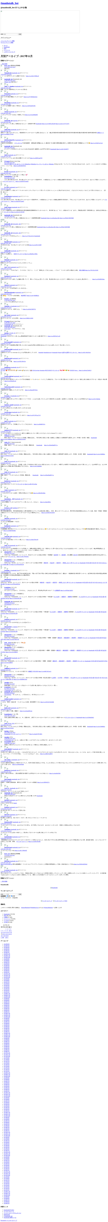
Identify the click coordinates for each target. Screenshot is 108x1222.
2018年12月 (7, 1033)
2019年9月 (6, 1018)
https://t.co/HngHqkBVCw (51, 445)
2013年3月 (6, 1147)
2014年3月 (6, 1127)
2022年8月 (6, 960)
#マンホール (7, 212)
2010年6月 (6, 1201)
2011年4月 (6, 1185)
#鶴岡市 (70, 596)
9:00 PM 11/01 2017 (6, 659)
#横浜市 (60, 637)
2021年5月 (6, 985)
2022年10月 (7, 957)
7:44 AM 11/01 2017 (6, 225)
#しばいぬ (15, 164)
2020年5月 (6, 1005)
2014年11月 (7, 1114)
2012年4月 (6, 1165)
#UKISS (72, 370)
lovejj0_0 (6, 171)
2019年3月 (6, 1028)
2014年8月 (6, 1119)
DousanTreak (8, 847)
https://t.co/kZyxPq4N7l (62, 149)
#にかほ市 (56, 596)
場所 (9, 896)
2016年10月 (7, 1076)
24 (9, 934)
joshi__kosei (7, 642)
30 (7, 935)
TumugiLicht (7, 73)
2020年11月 (7, 995)
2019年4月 (6, 1026)
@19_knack (7, 328)
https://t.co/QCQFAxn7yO (34, 415)
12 (1, 932)
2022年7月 (6, 962)
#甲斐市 (66, 677)
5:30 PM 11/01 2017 (6, 413)
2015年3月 (6, 1107)
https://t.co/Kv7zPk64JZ (21, 850)
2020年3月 (6, 1008)
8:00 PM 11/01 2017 (6, 610)
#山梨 (63, 352)
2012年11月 (7, 1153)
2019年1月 (6, 1031)
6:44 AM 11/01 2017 (9, 178)
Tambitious (7, 829)
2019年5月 (6, 1025)
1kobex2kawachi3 (9, 387)
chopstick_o (7, 306)
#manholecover (47, 352)
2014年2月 (6, 1129)
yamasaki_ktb (8, 536)
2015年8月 (6, 1099)
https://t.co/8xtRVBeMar (9, 530)
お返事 (6, 917)
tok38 (5, 155)
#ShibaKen (33, 164)
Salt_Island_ (7, 759)
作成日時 (15, 897)
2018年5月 (6, 1045)
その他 (6, 922)
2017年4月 (6, 1066)
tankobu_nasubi (8, 404)
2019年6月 (6, 1023)
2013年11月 (7, 1134)
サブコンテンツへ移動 (7, 42)
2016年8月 (6, 1079)
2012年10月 (7, 1155)
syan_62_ (6, 788)
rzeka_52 (6, 434)
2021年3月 (6, 988)
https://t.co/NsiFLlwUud (96, 143)
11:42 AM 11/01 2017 (9, 327)
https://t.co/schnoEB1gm (26, 711)
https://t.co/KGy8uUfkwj (84, 352)
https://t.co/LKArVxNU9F (17, 212)
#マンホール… (74, 352)
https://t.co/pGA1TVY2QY (62, 123)
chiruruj (6, 285)
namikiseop (7, 367)
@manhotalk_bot (8, 324)
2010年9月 (6, 1196)
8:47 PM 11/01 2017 (9, 649)
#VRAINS (35, 671)
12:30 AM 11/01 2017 (6, 74)
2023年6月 (6, 944)
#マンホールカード (70, 717)
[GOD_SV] (5, 331)
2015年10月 (7, 1096)
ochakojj (6, 619)
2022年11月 (7, 955)
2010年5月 (6, 1203)
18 (11, 932)
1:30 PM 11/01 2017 (6, 343)
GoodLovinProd (8, 376)
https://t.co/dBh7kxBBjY (46, 753)
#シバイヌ (21, 164)
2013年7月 (6, 1140)
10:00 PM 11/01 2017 (6, 709)
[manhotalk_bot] (5, 71)
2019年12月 (7, 1013)
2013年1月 (6, 1150)
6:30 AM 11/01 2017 (6, 173)
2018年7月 (6, 1041)
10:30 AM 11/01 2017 (6, 286)
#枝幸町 (63, 555)
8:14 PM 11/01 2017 (6, 628)
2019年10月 (7, 1016)
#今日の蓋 (89, 563)
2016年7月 (6, 1081)
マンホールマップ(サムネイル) (12, 1213)
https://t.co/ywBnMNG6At (20, 679)
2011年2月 (6, 1188)
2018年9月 (6, 1038)
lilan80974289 (8, 242)
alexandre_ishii (17, 224)
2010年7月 (6, 1200)
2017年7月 (6, 1061)
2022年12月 (7, 954)
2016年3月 (6, 1087)
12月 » (7, 937)
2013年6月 (6, 1142)
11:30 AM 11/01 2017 (6, 307)
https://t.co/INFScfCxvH (54, 336)
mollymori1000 (8, 349)
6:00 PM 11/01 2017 (6, 452)
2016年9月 (6, 1078)
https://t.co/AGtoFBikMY (31, 114)
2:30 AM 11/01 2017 (6, 113)
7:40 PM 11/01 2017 (9, 595)
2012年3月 (6, 1167)
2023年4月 (6, 947)
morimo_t (7, 333)
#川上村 (73, 677)
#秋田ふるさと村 (67, 563)
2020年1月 (6, 1011)
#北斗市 (75, 555)
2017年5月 (6, 1064)
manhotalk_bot (16, 73)
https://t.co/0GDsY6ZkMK (47, 702)
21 (4, 934)
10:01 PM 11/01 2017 (9, 715)
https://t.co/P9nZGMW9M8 (67, 218)
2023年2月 (6, 950)
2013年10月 (7, 1135)
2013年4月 (6, 1145)
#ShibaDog (27, 164)
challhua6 (7, 668)
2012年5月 (6, 1163)
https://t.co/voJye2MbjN (12, 652)
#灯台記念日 (100, 661)
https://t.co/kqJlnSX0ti (54, 773)
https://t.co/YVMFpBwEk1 (30, 96)
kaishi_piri (7, 708)
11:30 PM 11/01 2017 (6, 750)
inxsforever (7, 481)
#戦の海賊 (82, 270)
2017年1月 (6, 1071)
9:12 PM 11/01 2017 (9, 684)
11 (11, 930)
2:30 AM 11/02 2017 (6, 862)
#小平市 (60, 677)
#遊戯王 (30, 671)
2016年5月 (6, 1084)
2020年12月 (7, 993)
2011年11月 (7, 1173)
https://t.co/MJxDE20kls (39, 493)
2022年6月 (6, 964)
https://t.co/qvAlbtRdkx (6, 439)
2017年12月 (7, 1053)
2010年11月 (7, 1193)
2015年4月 (6, 1106)
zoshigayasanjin (8, 699)
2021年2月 (6, 990)
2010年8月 (6, 1198)
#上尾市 (54, 677)
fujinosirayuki (8, 358)
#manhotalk (7, 47)
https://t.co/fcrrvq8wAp (6, 864)
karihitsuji (15, 508)
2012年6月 (6, 1162)
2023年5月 (6, 945)
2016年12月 (7, 1073)
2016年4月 (6, 1086)
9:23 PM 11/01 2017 (9, 688)
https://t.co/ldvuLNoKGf (85, 370)
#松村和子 (24, 295)
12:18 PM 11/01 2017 (6, 334)
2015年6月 (6, 1102)
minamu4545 (7, 552)
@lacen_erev (7, 82)
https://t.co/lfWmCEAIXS (19, 439)
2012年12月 (7, 1152)
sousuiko (6, 682)
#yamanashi (55, 352)
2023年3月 (6, 949)
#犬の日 (6, 164)
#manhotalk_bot (10, 3)
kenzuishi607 (7, 741)
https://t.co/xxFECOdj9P (35, 245)
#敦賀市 (80, 637)
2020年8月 (6, 1000)
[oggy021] (5, 119)
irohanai (6, 807)
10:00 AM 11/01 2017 (6, 268)
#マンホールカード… (9, 181)
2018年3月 (6, 1048)
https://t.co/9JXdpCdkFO (66, 590)
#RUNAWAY (48, 370)
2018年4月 (6, 1046)
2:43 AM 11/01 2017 (6, 122)
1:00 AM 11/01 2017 (6, 88)
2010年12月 (7, 1191)
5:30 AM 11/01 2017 (6, 156)
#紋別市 (56, 555)
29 (6, 935)
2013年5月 (6, 1144)
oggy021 (15, 120)
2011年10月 (7, 1175)
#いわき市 (82, 596)
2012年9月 (6, 1157)
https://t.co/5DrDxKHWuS (80, 864)
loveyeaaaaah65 (8, 342)
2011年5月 (6, 1183)
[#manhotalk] (54, 887)
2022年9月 (6, 959)
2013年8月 (6, 1139)
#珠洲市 (73, 637)
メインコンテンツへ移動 (8, 41)
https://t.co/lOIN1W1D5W (48, 512)
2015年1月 (6, 1111)
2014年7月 (6, 1120)
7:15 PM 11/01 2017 (9, 561)
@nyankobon (7, 604)
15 (6, 932)
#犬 (98, 563)
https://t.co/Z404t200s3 (88, 717)
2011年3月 (6, 1186)
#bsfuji (15, 803)
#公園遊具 (57, 590)
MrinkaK (6, 259)
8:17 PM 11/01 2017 (9, 636)
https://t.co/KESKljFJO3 (20, 165)
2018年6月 (6, 1043)
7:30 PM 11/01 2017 (6, 572)
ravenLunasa (8, 412)
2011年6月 (6, 1182)
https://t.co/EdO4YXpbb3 (22, 181)
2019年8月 (6, 1020)
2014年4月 (6, 1125)
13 (3, 932)
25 (11, 934)
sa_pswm (6, 870)
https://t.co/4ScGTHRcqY (32, 76)
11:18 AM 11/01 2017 (9, 300)
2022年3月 (6, 969)
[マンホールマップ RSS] (60, 901)
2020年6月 (6, 1003)
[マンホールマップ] (46, 901)
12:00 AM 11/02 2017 (6, 789)
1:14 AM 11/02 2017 (9, 855)
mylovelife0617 (8, 749)
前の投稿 (4, 64)
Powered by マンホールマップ (9, 1220)
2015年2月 (6, 1109)
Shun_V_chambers (9, 86)
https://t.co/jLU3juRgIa (94, 399)
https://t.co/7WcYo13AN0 (91, 270)
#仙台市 (52, 563)
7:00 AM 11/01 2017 (6, 189)
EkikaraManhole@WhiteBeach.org (30, 907)
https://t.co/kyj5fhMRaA (33, 295)
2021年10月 (7, 977)
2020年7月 (6, 1002)
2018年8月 (6, 1040)
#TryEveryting (35, 370)
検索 (2, 34)
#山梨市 (67, 352)
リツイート (7, 50)
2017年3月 (6, 1068)
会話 (5, 48)
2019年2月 (6, 1030)
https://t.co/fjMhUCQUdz (7, 134)
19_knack (7, 161)
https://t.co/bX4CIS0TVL (29, 309)
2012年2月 (6, 1168)
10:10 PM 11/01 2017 (6, 725)
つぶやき (6, 920)
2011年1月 (6, 1190)
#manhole (40, 352)
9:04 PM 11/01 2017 (9, 676)
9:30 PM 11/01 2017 (6, 700)
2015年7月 (6, 1101)
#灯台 (7, 598)
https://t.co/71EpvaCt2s (28, 236)
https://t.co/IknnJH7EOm (31, 390)
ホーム (6, 45)
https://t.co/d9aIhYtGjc (39, 424)
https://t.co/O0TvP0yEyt (20, 361)
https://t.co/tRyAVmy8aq (31, 484)
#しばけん (45, 164)
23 (7, 934)
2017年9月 (6, 1058)
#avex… (76, 370)
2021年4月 (6, 987)
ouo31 (6, 421)
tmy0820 (6, 800)
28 (4, 935)
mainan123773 (8, 430)
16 (7, 932)
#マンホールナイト (16, 734)
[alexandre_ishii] (5, 222)
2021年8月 (6, 980)
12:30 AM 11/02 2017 (6, 801)
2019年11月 (7, 1015)
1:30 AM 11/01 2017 (6, 95)
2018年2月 (6, 1049)
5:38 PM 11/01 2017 (9, 436)
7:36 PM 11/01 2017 (9, 589)
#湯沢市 (58, 563)
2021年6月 (6, 983)
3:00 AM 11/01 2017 (6, 131)
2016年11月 (7, 1074)
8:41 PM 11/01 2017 (9, 644)
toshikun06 (7, 250)
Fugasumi (7, 93)
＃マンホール (18, 143)
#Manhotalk (7, 1214)
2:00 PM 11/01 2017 (6, 351)
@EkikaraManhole (48, 907)
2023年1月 (6, 952)
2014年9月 (6, 1117)
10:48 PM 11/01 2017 (9, 738)
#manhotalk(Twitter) (9, 1210)
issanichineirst (8, 176)
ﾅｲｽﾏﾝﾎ (9, 897)
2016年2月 (6, 1089)
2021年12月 (7, 974)
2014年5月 (6, 1124)
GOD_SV (12, 333)
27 (3, 935)
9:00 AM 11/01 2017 (6, 243)
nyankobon (7, 587)
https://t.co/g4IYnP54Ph (34, 841)
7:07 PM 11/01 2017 (9, 553)
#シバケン (39, 164)
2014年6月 (6, 1122)
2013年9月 (6, 1137)
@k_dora (3, 370)
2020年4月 (6, 1007)
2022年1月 (6, 972)
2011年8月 (6, 1178)
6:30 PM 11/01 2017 (6, 520)
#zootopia (42, 370)
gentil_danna (7, 207)
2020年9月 (6, 998)
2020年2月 (6, 1010)
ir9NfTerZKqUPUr (9, 140)
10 (9, 930)
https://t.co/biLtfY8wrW (32, 539)
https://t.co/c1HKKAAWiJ (26, 318)
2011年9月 (6, 1177)
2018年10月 (7, 1036)
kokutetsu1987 (8, 822)
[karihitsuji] (5, 506)
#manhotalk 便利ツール (10, 1217)
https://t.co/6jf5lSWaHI (18, 764)
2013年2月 (6, 1149)
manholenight (8, 836)
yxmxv (6, 490)
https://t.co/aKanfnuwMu (53, 218)
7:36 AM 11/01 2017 (9, 216)
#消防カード (100, 132)
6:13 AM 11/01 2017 (9, 162)
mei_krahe (7, 315)
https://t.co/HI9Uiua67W (36, 158)
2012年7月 (6, 1160)
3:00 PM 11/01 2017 (6, 397)
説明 (13, 896)
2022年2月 (6, 970)
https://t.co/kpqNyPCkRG (35, 734)
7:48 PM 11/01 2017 (9, 603)
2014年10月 (7, 1115)
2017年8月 (6, 1059)
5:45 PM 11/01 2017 (9, 443)
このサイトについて (9, 52)
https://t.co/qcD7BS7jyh (13, 639)
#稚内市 (46, 563)
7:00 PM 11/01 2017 (6, 538)
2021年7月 (6, 982)
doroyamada (7, 779)
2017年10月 (7, 1056)
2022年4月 (6, 967)
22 (6, 934)
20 (3, 934)
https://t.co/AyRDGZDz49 (48, 123)
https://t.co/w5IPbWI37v (43, 782)
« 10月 (2, 937)
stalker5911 (7, 129)
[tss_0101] (5, 722)
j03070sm (6, 861)
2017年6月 (6, 1063)
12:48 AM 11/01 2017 (9, 80)
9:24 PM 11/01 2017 (9, 693)
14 (4, 932)
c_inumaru (14, 626)
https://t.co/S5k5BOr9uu (98, 279)
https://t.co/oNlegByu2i (10, 381)
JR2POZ (6, 518)
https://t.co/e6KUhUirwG (45, 671)
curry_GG (7, 267)
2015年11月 (7, 1094)
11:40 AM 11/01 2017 (9, 322)
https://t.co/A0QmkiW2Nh (28, 105)
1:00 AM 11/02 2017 (6, 849)
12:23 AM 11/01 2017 (9, 67)
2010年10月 (7, 1195)
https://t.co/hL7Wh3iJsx (23, 556)
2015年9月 (6, 1097)
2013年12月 (7, 1132)
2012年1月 (6, 1170)
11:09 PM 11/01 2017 (9, 743)
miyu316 (6, 814)
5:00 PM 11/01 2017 (6, 406)
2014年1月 (6, 1130)
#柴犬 (10, 164)
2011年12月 (7, 1172)
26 (1, 935)
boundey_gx (7, 298)
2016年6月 (6, 1082)
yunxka (6, 111)
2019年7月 (6, 1021)
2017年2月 (6, 1069)
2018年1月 (6, 1051)
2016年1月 (6, 1091)
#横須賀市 (67, 637)
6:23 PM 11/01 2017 (6, 509)
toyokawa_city (8, 508)
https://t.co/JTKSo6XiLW (17, 564)
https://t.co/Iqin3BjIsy (45, 502)
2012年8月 (6, 1158)
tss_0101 (6, 187)
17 (9, 932)
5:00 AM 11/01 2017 (6, 141)
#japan (59, 352)
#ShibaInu (51, 164)
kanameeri (7, 276)
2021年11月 (7, 975)
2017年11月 (7, 1054)
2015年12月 (7, 1092)
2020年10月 (7, 997)
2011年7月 (6, 1180)
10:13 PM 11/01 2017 (9, 732)
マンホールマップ (9, 1211)
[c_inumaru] (5, 625)
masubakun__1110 (9, 499)
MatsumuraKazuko (9, 292)
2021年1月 (6, 992)
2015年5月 (6, 1104)
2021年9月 (6, 978)
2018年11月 (7, 1035)
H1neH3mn (7, 102)
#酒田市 (63, 596)
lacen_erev (7, 65)
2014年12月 (7, 1112)
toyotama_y (7, 396)
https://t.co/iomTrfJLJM (15, 598)
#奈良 (15, 254)
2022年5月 (6, 965)
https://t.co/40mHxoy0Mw (31, 254)
